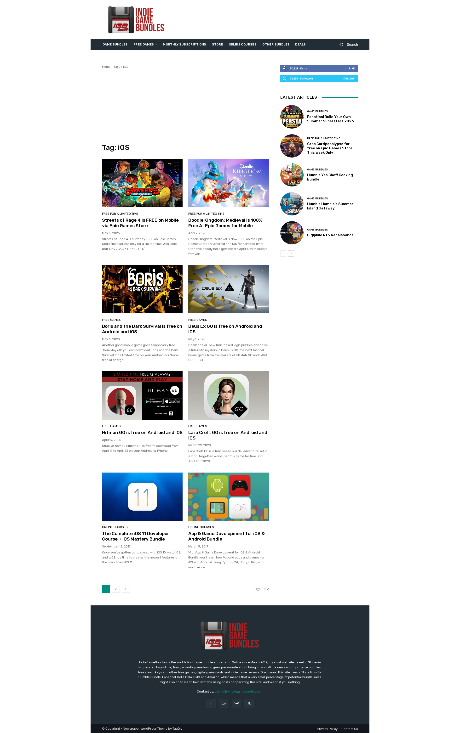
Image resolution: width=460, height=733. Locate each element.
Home (106, 67)
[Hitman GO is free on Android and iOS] (142, 395)
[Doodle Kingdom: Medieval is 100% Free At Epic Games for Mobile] (228, 183)
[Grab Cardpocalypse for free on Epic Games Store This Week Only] (292, 146)
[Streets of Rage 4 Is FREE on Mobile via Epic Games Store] (142, 183)
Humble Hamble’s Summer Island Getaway (330, 206)
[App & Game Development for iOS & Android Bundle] (228, 497)
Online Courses (115, 527)
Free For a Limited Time (120, 213)
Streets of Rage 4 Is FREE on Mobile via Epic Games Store (140, 222)
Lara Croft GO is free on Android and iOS (227, 435)
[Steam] (236, 703)
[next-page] (126, 589)
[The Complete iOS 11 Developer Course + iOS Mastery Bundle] (142, 497)
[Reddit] (223, 703)
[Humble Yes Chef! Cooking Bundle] (292, 174)
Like (352, 68)
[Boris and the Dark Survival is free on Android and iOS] (142, 289)
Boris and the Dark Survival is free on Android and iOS (142, 328)
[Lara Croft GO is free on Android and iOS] (228, 395)
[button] (347, 44)
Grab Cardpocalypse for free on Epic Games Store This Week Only (329, 148)
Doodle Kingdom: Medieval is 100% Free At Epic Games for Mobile (225, 222)
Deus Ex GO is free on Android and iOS (225, 328)
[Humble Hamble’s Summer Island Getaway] (292, 203)
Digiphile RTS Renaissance (330, 235)
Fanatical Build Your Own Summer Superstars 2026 (330, 119)
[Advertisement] (270, 19)
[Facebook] (211, 703)
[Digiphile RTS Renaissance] (292, 232)
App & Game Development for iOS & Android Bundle (226, 536)
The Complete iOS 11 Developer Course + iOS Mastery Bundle (135, 536)
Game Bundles (317, 111)
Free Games (111, 319)
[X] (249, 703)
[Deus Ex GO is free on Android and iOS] (228, 289)
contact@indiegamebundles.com (239, 691)
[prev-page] (283, 253)
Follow (349, 78)
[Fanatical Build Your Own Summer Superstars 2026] (292, 116)
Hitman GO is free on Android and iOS (142, 432)
